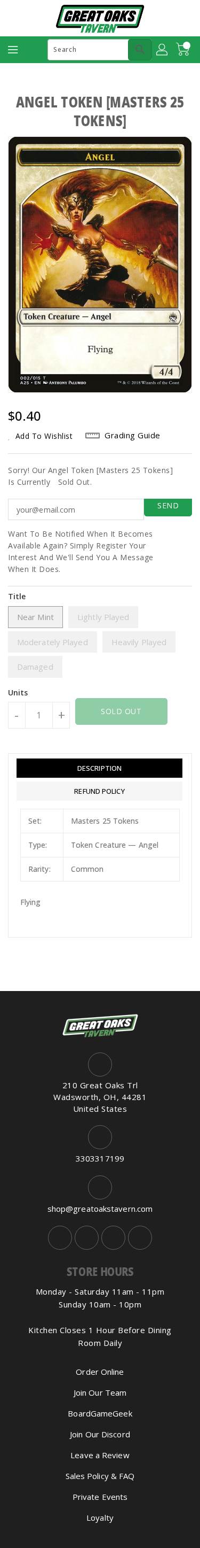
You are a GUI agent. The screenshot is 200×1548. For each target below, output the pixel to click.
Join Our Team (100, 1392)
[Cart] (184, 49)
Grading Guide (133, 435)
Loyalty (100, 1517)
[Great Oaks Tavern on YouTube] (113, 1238)
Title (17, 596)
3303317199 (100, 1158)
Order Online (100, 1371)
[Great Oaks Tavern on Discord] (140, 1238)
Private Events (100, 1496)
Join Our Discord (100, 1434)
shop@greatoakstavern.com (100, 1208)
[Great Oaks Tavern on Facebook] (60, 1238)
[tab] (99, 768)
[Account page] (162, 49)
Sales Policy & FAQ (100, 1475)
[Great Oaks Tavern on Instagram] (87, 1238)
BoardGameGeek (100, 1413)
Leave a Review (99, 1455)
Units (18, 692)
